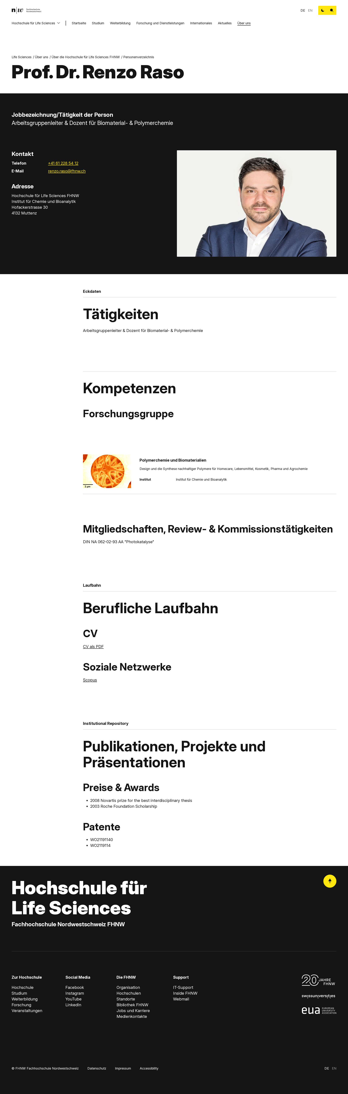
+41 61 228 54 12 (63, 163)
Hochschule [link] (23, 987)
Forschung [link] (21, 1004)
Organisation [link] (128, 987)
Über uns (244, 23)
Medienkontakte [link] (132, 1016)
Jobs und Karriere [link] (133, 1010)
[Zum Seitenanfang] (329, 881)
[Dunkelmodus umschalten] (322, 10)
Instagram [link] (74, 993)
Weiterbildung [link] (25, 999)
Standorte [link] (126, 999)
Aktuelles (225, 23)
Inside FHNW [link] (185, 993)
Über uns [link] (41, 57)
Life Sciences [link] (22, 57)
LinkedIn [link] (73, 1004)
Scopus (90, 680)
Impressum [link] (123, 1068)
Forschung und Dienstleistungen (160, 23)
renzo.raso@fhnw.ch (67, 171)
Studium (98, 23)
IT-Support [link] (183, 987)
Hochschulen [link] (129, 993)
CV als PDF (93, 646)
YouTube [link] (73, 999)
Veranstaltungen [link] (27, 1010)
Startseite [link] (79, 23)
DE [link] (303, 10)
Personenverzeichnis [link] (138, 57)
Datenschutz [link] (96, 1068)
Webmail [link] (181, 999)
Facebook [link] (74, 987)
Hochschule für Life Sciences (33, 23)
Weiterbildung (120, 23)
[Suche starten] (331, 10)
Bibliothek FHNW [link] (132, 1004)
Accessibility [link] (149, 1068)
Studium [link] (19, 993)
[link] (26, 10)
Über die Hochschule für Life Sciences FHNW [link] (86, 57)
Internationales (201, 23)
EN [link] (310, 10)
